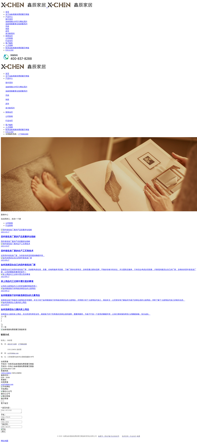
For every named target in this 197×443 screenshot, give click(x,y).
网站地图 (4, 441)
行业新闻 (9, 225)
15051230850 (6, 373)
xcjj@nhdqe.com (7, 384)
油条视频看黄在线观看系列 (16, 24)
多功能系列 (10, 33)
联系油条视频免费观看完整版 (17, 48)
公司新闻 (9, 38)
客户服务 (9, 43)
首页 (7, 12)
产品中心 (9, 17)
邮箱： (3, 419)
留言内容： (6, 408)
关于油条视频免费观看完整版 (17, 14)
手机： (3, 415)
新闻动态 (9, 36)
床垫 (7, 31)
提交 (3, 431)
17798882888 (23, 134)
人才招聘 (9, 45)
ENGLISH (9, 50)
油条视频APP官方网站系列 (16, 21)
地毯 (7, 29)
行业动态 (9, 41)
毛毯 (7, 26)
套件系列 (9, 19)
